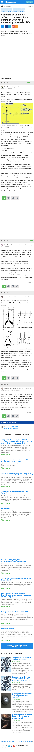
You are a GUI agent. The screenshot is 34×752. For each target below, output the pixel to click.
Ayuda (13, 741)
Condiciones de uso (27, 741)
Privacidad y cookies (5, 742)
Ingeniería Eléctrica (6, 9)
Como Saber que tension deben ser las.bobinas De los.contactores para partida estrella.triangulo (16, 595)
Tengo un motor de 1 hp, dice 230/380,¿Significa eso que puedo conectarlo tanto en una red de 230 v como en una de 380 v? (16, 441)
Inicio (2, 741)
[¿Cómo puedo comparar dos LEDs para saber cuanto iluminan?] (17, 702)
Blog (16, 741)
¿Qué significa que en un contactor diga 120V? (14, 492)
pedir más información (11, 428)
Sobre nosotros (7, 741)
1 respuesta (6, 607)
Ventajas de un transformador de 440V (14, 612)
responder (14, 427)
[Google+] (14, 745)
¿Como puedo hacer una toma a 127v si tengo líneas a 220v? (16, 579)
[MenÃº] (2, 2)
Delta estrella (5, 508)
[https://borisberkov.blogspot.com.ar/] (14, 88)
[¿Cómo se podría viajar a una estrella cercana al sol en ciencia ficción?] (17, 723)
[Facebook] (11, 745)
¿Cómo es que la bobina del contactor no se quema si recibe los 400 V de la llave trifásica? (17, 474)
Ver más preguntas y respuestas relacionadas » (17, 646)
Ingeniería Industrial (6, 11)
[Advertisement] (17, 56)
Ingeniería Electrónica (19, 9)
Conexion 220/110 (7, 628)
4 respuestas (7, 468)
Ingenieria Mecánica (18, 11)
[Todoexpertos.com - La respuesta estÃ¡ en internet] (10, 2)
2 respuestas (7, 503)
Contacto (20, 741)
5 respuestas (7, 486)
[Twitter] (9, 745)
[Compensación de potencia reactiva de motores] (17, 665)
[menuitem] (6, 26)
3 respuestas (7, 455)
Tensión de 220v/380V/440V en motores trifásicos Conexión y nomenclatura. (15, 560)
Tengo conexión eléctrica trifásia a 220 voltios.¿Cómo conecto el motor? (14, 460)
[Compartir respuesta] (17, 198)
